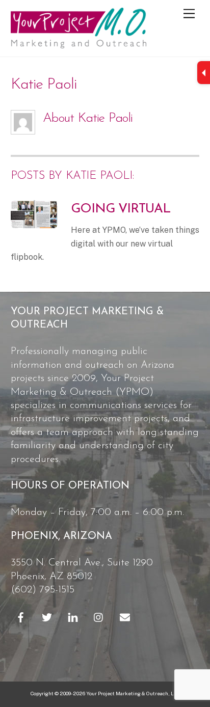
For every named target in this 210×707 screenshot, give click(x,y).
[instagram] (99, 616)
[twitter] (47, 616)
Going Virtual (120, 209)
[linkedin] (73, 616)
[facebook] (21, 616)
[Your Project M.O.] (79, 44)
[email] (125, 616)
